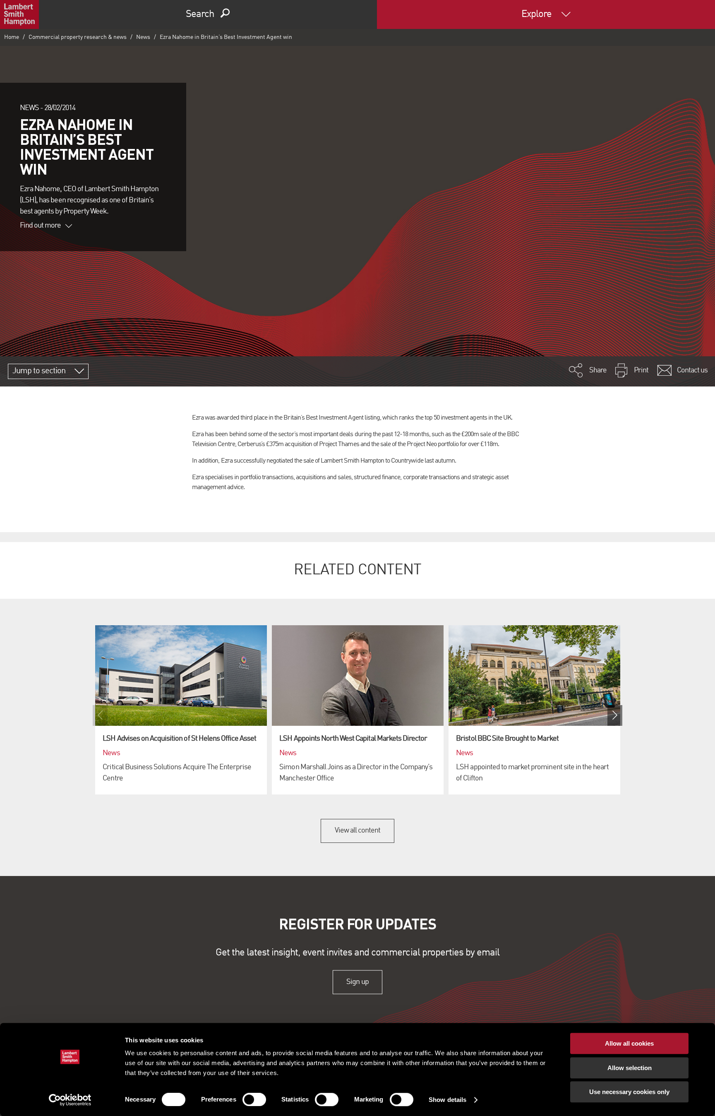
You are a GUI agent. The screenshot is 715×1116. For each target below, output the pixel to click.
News (143, 37)
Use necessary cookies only (629, 1091)
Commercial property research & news (78, 37)
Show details (447, 1099)
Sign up (357, 982)
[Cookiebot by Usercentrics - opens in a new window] (70, 1100)
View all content (358, 830)
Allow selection (629, 1067)
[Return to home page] (19, 14)
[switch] (254, 1099)
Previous (100, 715)
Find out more (40, 225)
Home (11, 37)
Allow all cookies (629, 1043)
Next (614, 715)
